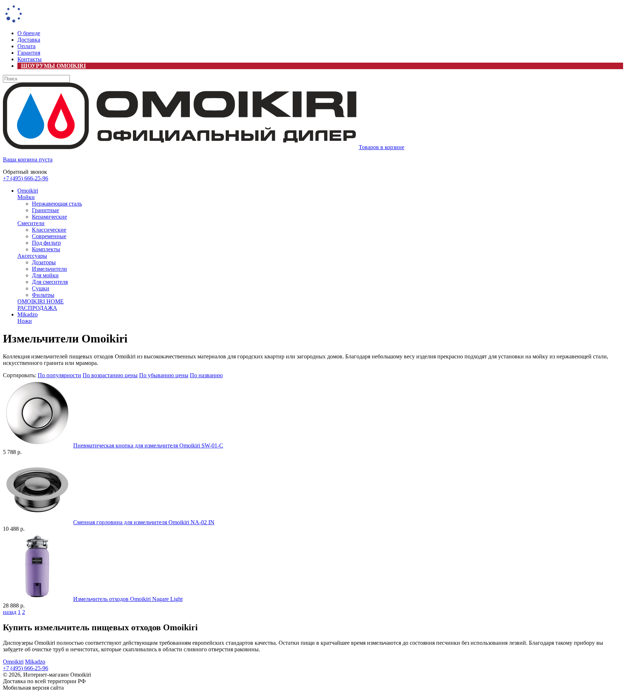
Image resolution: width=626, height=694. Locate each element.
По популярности (59, 375)
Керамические (49, 217)
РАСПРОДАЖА (37, 308)
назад (9, 612)
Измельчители (49, 269)
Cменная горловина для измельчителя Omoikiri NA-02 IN (143, 522)
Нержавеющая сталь (57, 204)
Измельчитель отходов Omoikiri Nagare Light (128, 599)
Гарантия (28, 53)
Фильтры (43, 295)
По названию (206, 375)
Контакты (29, 59)
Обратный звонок (25, 172)
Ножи (24, 321)
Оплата (26, 46)
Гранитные (45, 210)
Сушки (40, 288)
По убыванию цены (163, 375)
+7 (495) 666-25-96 (25, 178)
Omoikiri (27, 191)
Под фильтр (46, 243)
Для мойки (45, 275)
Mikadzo (27, 314)
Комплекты (46, 249)
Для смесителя (50, 282)
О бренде (28, 33)
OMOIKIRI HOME (40, 301)
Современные (49, 236)
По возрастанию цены (110, 375)
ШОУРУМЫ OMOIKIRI (53, 66)
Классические (49, 230)
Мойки (26, 197)
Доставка (28, 40)
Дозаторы (44, 262)
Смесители (31, 223)
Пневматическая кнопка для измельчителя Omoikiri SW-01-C (148, 445)
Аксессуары (32, 256)
